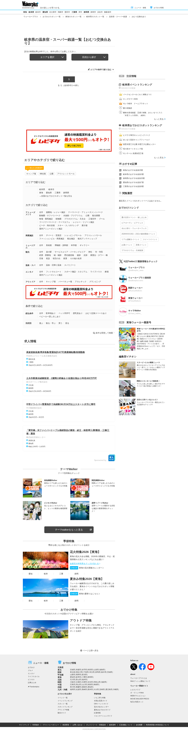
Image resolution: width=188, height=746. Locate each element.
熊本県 (90, 689)
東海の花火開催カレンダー (86, 568)
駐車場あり (51, 313)
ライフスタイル (33, 676)
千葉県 (86, 672)
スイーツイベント (150, 239)
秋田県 (90, 670)
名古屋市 (52, 12)
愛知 (30, 574)
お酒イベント (127, 245)
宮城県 (72, 670)
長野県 (78, 675)
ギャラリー (84, 245)
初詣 (48, 258)
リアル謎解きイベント (130, 239)
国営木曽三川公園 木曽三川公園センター (139, 144)
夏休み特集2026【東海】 (87, 579)
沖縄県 (115, 689)
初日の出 (56, 258)
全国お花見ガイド (100, 701)
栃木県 (103, 672)
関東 (60, 672)
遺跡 (79, 255)
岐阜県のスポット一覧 (95, 17)
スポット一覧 (63, 704)
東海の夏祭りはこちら (84, 594)
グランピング (95, 281)
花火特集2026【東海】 (85, 552)
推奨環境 (65, 725)
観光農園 (96, 215)
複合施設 (71, 239)
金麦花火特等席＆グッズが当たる (84, 563)
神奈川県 (79, 672)
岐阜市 (38, 12)
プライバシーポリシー (51, 725)
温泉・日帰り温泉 (53, 265)
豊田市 (67, 12)
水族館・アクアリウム (73, 215)
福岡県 (72, 689)
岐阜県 (31, 12)
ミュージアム (30, 246)
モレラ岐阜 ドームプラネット (135, 104)
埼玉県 (91, 672)
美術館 (49, 245)
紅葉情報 (97, 713)
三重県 (74, 12)
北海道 (60, 667)
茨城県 (109, 672)
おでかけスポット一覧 (52, 17)
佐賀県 (78, 689)
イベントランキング (65, 701)
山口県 (84, 684)
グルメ (30, 670)
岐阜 (46, 574)
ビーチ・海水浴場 (47, 225)
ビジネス (31, 679)
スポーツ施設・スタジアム (75, 272)
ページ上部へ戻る (90, 650)
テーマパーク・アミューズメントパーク (85, 212)
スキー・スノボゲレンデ (68, 225)
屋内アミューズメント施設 (50, 229)
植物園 (58, 219)
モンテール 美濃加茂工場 (133, 153)
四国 (60, 687)
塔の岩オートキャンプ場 (133, 149)
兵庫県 (84, 682)
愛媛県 (78, 687)
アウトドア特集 (81, 620)
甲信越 (60, 675)
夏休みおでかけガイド (102, 710)
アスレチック (80, 281)
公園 (51, 174)
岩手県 (84, 670)
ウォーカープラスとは (138, 678)
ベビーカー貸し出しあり (49, 316)
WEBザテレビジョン (138, 696)
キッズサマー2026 (130, 99)
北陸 (60, 680)
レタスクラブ (135, 690)
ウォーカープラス (31, 17)
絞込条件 (29, 313)
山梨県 (72, 675)
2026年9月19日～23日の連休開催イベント (138, 234)
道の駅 (49, 252)
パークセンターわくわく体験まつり (137, 94)
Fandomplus (34, 687)
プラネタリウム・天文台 (74, 219)
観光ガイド (62, 713)
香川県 (72, 687)
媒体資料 (112, 725)
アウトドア (30, 282)
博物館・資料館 (61, 245)
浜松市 (100, 12)
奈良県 (90, 682)
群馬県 (97, 672)
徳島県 (84, 687)
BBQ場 (43, 174)
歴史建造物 (69, 255)
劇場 (107, 272)
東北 (60, 670)
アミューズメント (30, 213)
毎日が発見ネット (137, 702)
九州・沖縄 (62, 689)
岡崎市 (60, 12)
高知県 (90, 687)
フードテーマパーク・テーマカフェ (54, 222)
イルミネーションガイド (103, 716)
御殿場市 (107, 12)
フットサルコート (53, 272)
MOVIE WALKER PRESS (139, 699)
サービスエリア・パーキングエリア (70, 252)
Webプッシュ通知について (140, 681)
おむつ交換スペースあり (96, 313)
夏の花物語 (127, 108)
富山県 (78, 679)
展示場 (84, 225)
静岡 (76, 574)
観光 (27, 252)
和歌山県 (97, 682)
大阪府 (72, 682)
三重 (61, 574)
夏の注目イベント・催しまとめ (134, 217)
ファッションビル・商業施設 (51, 239)
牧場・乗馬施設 (46, 219)
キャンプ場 (31, 174)
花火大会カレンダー (101, 707)
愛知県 (45, 12)
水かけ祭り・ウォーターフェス (134, 228)
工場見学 (92, 219)
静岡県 (86, 12)
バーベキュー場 (65, 281)
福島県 (102, 670)
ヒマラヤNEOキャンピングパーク (136, 135)
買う (60, 323)
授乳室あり (78, 313)
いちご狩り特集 (100, 698)
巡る (67, 323)
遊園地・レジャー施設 (55, 212)
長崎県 (84, 689)
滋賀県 (103, 682)
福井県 (84, 679)
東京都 (72, 672)
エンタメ (29, 272)
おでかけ (31, 667)
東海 (25, 12)
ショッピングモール (73, 235)
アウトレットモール (66, 174)
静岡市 (93, 12)
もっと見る (159, 119)
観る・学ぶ (51, 323)
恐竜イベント (141, 245)
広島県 (72, 684)
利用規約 (35, 725)
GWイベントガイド (101, 704)
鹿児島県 (109, 689)
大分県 (96, 689)
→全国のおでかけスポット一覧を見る (55, 196)
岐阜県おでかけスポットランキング (142, 125)
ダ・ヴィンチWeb (137, 693)
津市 (80, 12)
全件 (41, 212)
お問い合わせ (77, 725)
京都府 (78, 682)
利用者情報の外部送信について (157, 725)
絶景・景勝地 (45, 255)
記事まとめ (32, 683)
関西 (60, 682)
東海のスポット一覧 (73, 17)
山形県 (96, 670)
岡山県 (78, 684)
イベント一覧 (63, 698)
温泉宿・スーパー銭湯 (118, 17)
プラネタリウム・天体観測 (132, 250)
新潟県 (84, 675)
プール (102, 219)
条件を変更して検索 (104, 333)
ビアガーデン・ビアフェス (132, 223)
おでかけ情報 (159, 8)
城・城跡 (57, 255)
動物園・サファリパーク (49, 215)
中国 (60, 685)
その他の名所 (76, 258)
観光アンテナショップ (87, 239)
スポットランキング (65, 707)
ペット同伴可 (64, 313)
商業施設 (29, 235)
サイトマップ (24, 725)
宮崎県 (102, 689)
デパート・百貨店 (53, 235)
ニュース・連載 (140, 8)
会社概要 (139, 725)
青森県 (78, 670)
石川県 (72, 679)
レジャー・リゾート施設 (83, 222)
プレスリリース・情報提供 (96, 725)
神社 (90, 252)
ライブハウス (96, 272)
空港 (41, 258)
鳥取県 (90, 684)
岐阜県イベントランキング (137, 84)
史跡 (85, 255)
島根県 (96, 684)
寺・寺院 (99, 252)
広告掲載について (125, 725)
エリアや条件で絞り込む (100, 69)
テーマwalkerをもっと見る (69, 529)
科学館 (74, 245)
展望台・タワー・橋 (99, 255)
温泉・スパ (30, 265)
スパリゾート (70, 265)
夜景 (65, 258)
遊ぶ (41, 323)
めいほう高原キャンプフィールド (136, 140)
